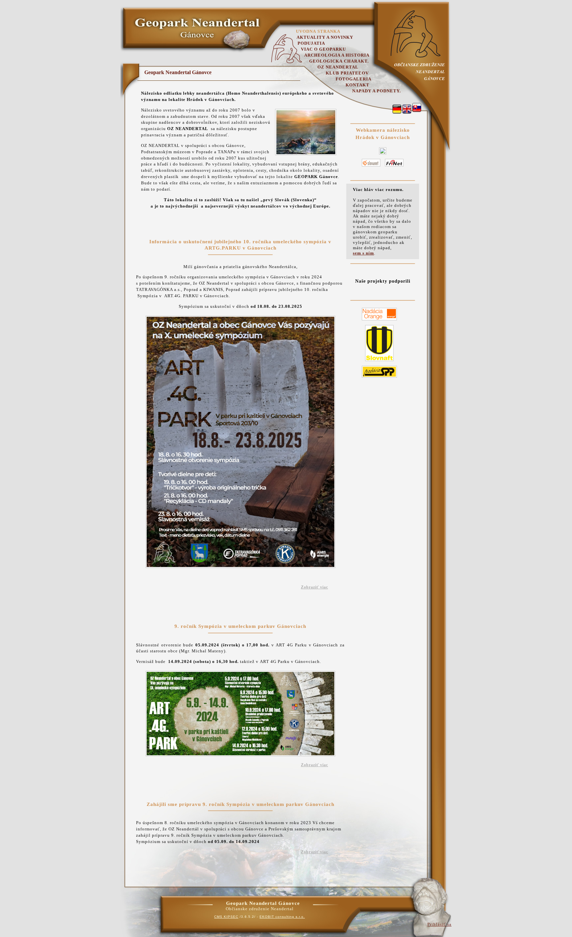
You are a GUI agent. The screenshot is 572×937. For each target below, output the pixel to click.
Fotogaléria (353, 78)
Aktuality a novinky (325, 37)
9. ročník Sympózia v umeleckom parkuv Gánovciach (240, 626)
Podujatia (311, 43)
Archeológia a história (336, 55)
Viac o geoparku (323, 49)
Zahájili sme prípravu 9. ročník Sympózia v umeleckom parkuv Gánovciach (240, 804)
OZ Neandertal (337, 67)
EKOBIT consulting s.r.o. (282, 916)
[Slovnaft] (379, 361)
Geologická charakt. (339, 61)
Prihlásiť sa (439, 924)
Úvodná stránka (318, 31)
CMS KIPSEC (226, 916)
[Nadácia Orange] (379, 320)
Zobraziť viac (314, 587)
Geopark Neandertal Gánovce (178, 72)
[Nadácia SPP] (379, 377)
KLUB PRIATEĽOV (347, 72)
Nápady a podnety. (376, 90)
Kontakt (357, 84)
